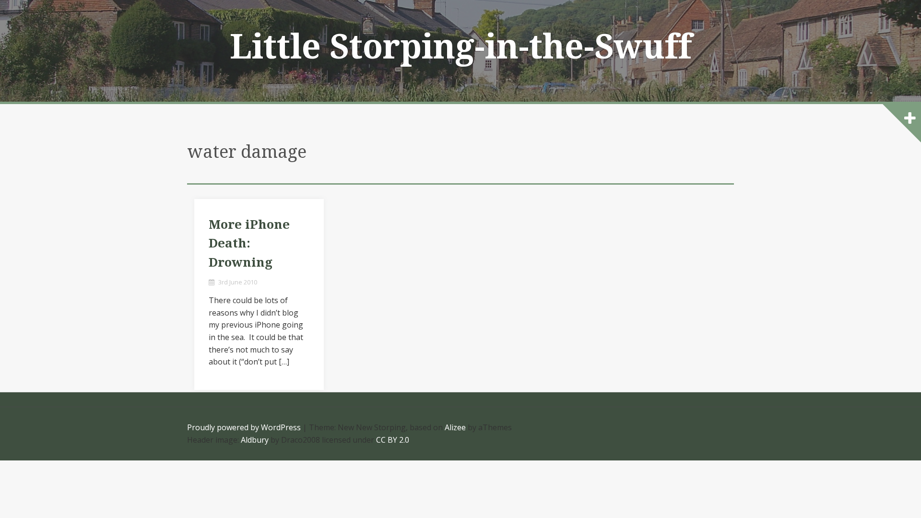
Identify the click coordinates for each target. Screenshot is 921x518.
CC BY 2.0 (392, 440)
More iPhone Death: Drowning (249, 243)
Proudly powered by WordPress (244, 427)
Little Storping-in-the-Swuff (461, 47)
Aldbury (255, 440)
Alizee (455, 427)
